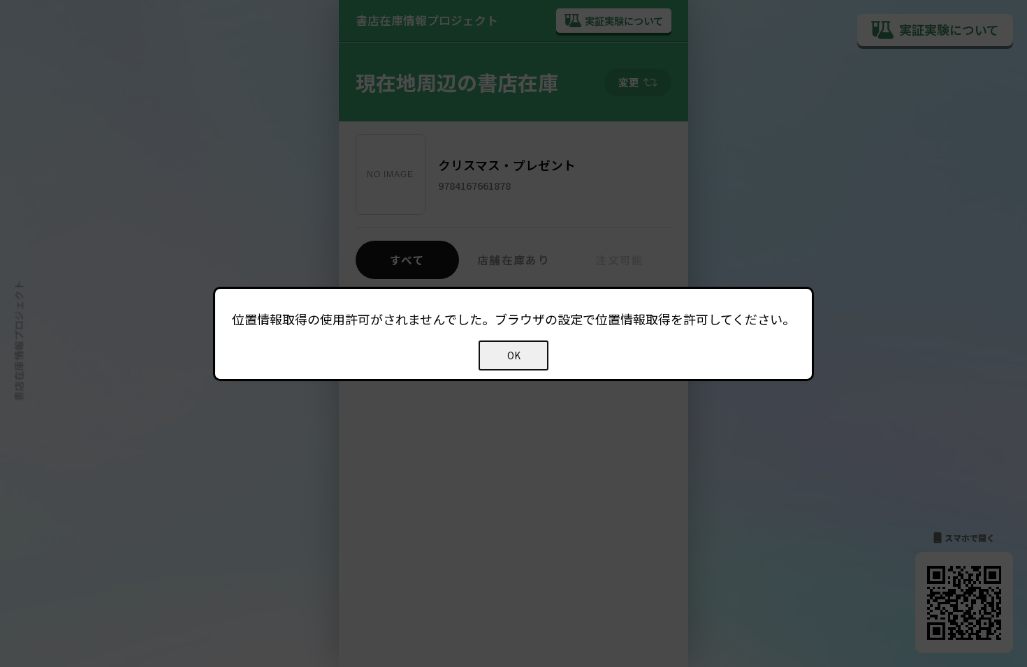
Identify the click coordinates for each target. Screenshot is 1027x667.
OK (513, 355)
